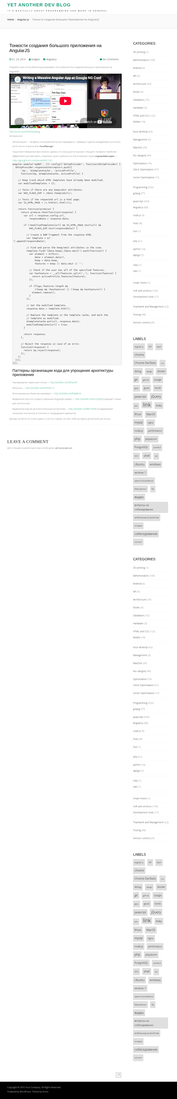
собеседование (145, 534)
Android (137, 68)
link (147, 405)
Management (140, 139)
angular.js (138, 346)
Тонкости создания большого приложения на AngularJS (55, 48)
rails (135, 271)
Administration (141, 60)
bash (159, 346)
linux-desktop (140, 131)
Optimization (140, 163)
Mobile (136, 121)
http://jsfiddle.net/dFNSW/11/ (39, 387)
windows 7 (140, 472)
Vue (135, 231)
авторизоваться (63, 447)
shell (147, 456)
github (146, 379)
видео (139, 497)
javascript (138, 201)
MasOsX (137, 147)
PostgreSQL (141, 447)
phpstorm (151, 439)
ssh (156, 456)
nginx (150, 422)
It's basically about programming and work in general (58, 11)
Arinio (45, 1091)
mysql (138, 422)
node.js (137, 215)
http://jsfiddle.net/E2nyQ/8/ (88, 399)
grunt (147, 388)
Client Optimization (143, 169)
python (137, 249)
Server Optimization (143, 177)
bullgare (35, 59)
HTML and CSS (141, 115)
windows (155, 464)
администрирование (143, 480)
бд (153, 488)
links (159, 405)
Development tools (143, 296)
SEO (136, 455)
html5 (158, 388)
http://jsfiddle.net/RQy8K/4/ (67, 393)
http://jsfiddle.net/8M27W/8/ (83, 408)
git (136, 379)
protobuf (157, 447)
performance (155, 430)
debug (137, 371)
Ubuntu (139, 464)
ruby (135, 264)
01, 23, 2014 (19, 59)
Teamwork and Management (148, 306)
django (136, 255)
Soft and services (142, 290)
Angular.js (23, 19)
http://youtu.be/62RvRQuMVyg (24, 131)
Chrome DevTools (145, 363)
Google (158, 379)
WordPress (25, 1091)
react (136, 223)
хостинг (138, 541)
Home (10, 19)
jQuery (156, 396)
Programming (140, 187)
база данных (140, 488)
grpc (136, 388)
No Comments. (111, 59)
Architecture (139, 83)
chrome (139, 355)
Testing (137, 314)
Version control (141, 322)
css (162, 363)
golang (136, 193)
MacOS (150, 414)
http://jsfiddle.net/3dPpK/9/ (63, 382)
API (135, 75)
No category (139, 155)
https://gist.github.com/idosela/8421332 (32, 160)
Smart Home (140, 282)
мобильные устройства (146, 517)
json (136, 406)
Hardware (138, 107)
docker (161, 371)
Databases (139, 99)
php (135, 241)
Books (136, 91)
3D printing (139, 52)
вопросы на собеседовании (143, 507)
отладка (138, 525)
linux (137, 414)
